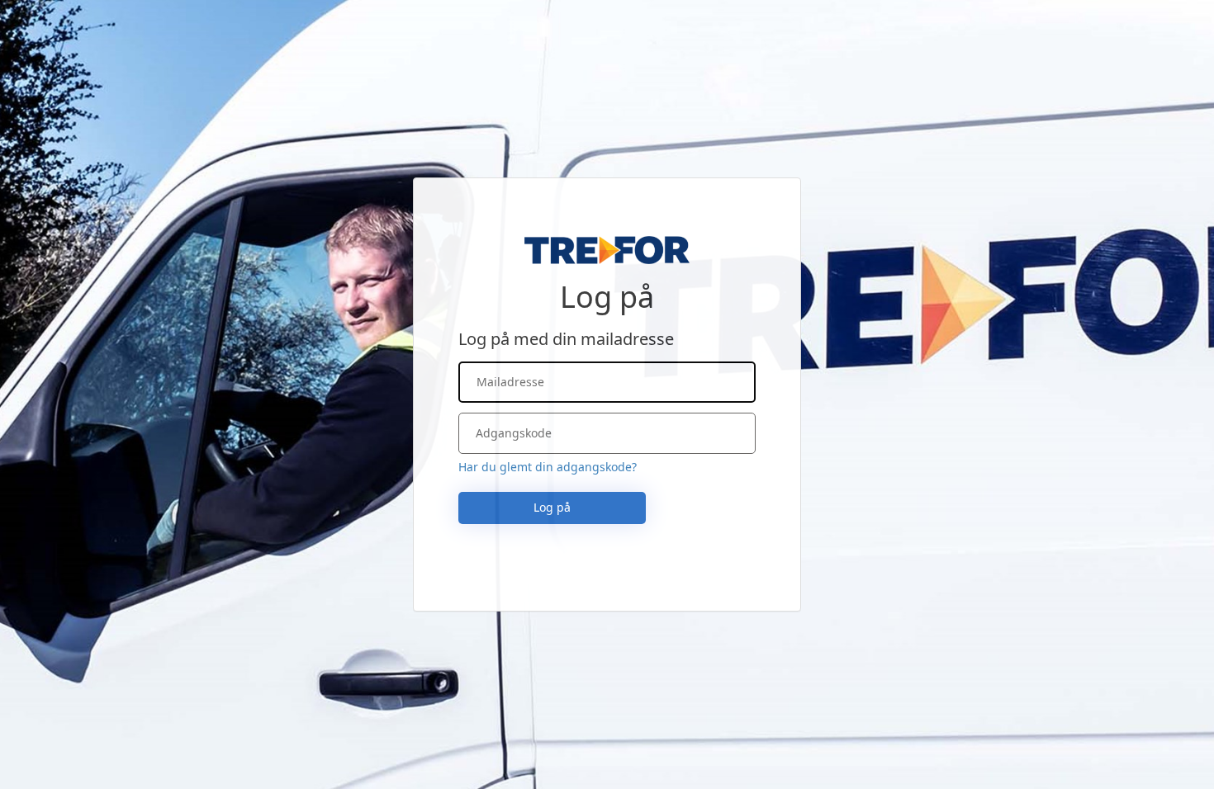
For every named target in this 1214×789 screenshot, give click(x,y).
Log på (552, 507)
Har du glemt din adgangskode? (547, 467)
